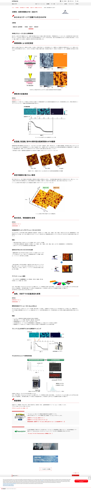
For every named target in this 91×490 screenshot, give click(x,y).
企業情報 (65, 3)
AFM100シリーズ (16, 100)
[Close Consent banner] (89, 478)
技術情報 (48, 3)
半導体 (26, 26)
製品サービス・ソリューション (40, 3)
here (42, 480)
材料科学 (36, 26)
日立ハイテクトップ (75, 475)
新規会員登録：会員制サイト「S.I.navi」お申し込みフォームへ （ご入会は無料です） (45, 421)
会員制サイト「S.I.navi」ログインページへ (36, 419)
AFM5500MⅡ (15, 225)
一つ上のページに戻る (46, 469)
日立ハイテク (15, 475)
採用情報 (77, 3)
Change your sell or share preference (8, 484)
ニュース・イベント (60, 3)
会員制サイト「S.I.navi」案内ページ (35, 417)
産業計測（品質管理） (18, 26)
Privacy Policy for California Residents (8, 485)
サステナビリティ (71, 3)
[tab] (18, 27)
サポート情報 (53, 3)
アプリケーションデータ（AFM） (19, 408)
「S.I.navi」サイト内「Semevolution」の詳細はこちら (39, 433)
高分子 (30, 26)
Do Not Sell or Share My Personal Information (9, 483)
